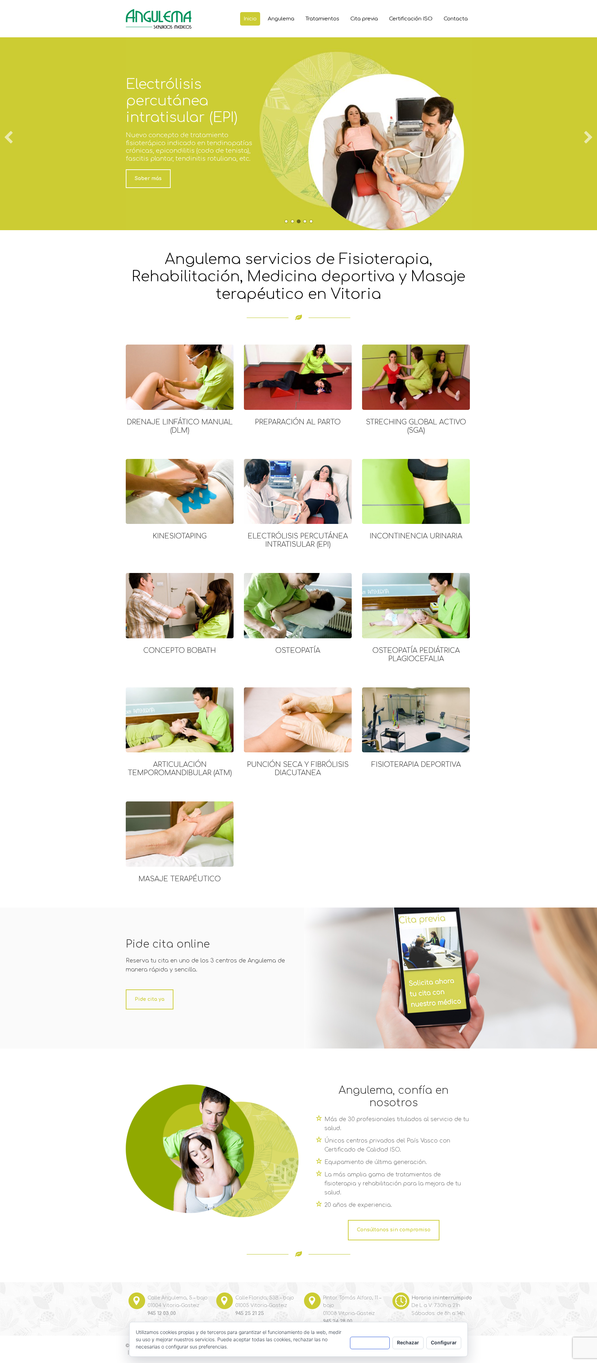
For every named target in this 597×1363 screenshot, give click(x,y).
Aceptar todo (369, 1342)
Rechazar (408, 1342)
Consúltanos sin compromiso (393, 1229)
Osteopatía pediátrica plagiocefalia (416, 655)
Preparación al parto (298, 422)
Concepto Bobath (179, 651)
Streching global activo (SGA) (416, 426)
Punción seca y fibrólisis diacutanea (298, 769)
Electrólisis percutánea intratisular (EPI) (298, 540)
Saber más (148, 178)
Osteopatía (297, 651)
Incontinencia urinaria (416, 536)
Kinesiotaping (180, 536)
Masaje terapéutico (180, 879)
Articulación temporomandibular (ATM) (180, 769)
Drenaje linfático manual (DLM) (180, 426)
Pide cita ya (149, 999)
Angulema (152, 17)
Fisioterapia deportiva (416, 765)
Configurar (444, 1342)
